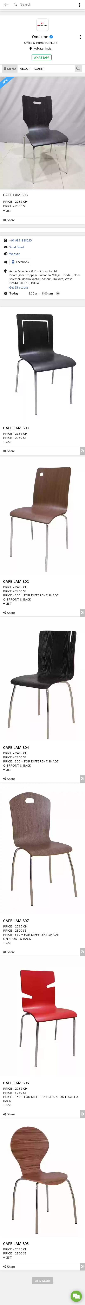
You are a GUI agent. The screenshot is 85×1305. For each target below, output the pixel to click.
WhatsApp (41, 57)
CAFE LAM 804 (16, 747)
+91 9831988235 (20, 240)
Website (14, 254)
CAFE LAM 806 (16, 1082)
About (25, 68)
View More (42, 1281)
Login (38, 68)
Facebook (22, 262)
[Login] (79, 5)
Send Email (16, 247)
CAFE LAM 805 (16, 1243)
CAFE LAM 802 (16, 581)
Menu (11, 68)
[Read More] (82, 451)
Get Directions (18, 287)
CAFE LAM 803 (16, 427)
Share (11, 220)
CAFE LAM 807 (16, 920)
